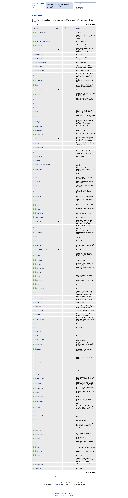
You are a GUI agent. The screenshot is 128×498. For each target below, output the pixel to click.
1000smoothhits (40, 310)
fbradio (38, 447)
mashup (38, 143)
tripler (37, 419)
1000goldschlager (40, 260)
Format (78, 28)
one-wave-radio (40, 191)
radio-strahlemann (40, 358)
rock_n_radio (39, 396)
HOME (33, 491)
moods (38, 407)
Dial (57, 28)
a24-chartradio (40, 319)
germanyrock (39, 362)
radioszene (39, 451)
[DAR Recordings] (43, 12)
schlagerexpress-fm (41, 32)
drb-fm (38, 425)
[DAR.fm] (37, 5)
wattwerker (39, 264)
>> (94, 24)
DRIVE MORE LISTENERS (81, 491)
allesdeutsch (39, 130)
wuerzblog (39, 45)
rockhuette (39, 438)
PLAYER (46, 491)
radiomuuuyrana (40, 434)
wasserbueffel (39, 36)
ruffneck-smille (40, 323)
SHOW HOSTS (71, 491)
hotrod (38, 209)
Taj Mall (38, 455)
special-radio (39, 293)
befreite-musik (40, 139)
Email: (81, 3)
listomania (39, 236)
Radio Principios (39, 217)
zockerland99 (39, 366)
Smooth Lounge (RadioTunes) (42, 164)
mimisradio (39, 411)
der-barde (38, 349)
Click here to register (80, 8)
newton (38, 94)
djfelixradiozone (40, 169)
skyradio (38, 205)
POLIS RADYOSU (39, 54)
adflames (38, 430)
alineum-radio (39, 58)
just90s (38, 392)
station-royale (39, 298)
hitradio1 (38, 331)
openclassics (39, 327)
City (64, 28)
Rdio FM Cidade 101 (41, 250)
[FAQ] (65, 12)
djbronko (38, 335)
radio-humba (39, 103)
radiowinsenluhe (40, 70)
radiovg (38, 354)
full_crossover (40, 200)
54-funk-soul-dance (41, 339)
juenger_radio (39, 156)
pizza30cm (39, 107)
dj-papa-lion (39, 370)
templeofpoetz (40, 388)
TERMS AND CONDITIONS (59, 495)
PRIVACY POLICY (70, 495)
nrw (37, 111)
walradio (38, 306)
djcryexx (38, 374)
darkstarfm (39, 99)
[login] (94, 7)
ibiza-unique (39, 245)
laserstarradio (39, 185)
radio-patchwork (40, 90)
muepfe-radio (39, 464)
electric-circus (40, 126)
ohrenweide (39, 232)
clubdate (38, 75)
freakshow (39, 80)
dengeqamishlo (40, 288)
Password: (80, 5)
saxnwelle (38, 276)
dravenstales (39, 280)
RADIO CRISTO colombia (43, 41)
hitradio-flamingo (40, 378)
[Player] (51, 12)
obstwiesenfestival (41, 50)
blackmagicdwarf (40, 177)
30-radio (38, 181)
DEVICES (52, 491)
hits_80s (38, 122)
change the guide (56, 484)
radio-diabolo (39, 173)
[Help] (59, 12)
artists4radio (39, 134)
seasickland (39, 66)
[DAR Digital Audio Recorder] (34, 12)
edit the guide (36, 24)
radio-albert (39, 460)
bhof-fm (38, 160)
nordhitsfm (39, 302)
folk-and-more (39, 213)
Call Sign (35, 28)
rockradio (38, 255)
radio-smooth (39, 415)
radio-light (38, 272)
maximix (38, 383)
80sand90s (39, 222)
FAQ (64, 491)
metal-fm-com (39, 442)
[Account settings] (72, 12)
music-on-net (39, 147)
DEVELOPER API (92, 491)
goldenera (38, 196)
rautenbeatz (39, 227)
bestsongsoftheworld (41, 62)
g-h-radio (38, 314)
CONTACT (59, 491)
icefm (37, 152)
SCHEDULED (39, 491)
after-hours (39, 116)
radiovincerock (40, 268)
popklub (38, 284)
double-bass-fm (40, 344)
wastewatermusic (40, 401)
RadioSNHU (38, 468)
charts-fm (38, 240)
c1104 (37, 85)
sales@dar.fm (51, 7)
